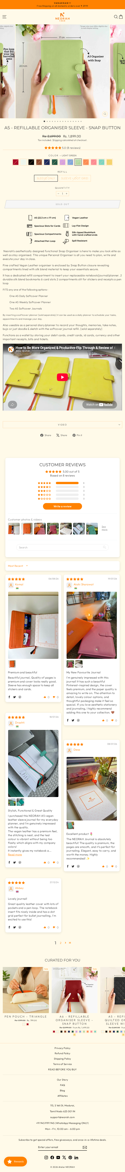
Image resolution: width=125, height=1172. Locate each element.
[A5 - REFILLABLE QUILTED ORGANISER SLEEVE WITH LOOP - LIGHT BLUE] (121, 1031)
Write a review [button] (63, 506)
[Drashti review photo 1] (33, 763)
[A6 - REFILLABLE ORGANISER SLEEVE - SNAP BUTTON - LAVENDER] (76, 1031)
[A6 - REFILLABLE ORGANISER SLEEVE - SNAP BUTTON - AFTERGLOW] (57, 1031)
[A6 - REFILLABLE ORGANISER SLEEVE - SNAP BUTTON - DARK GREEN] (72, 1031)
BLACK (31, 162)
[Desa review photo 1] (91, 788)
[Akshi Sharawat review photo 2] (70, 664)
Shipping (57, 140)
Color (63, 155)
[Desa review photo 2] (70, 825)
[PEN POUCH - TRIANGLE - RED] (27, 1024)
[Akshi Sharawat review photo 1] (91, 625)
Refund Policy (62, 1053)
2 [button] (60, 943)
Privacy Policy (62, 1048)
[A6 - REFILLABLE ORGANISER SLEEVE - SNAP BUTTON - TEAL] (95, 1031)
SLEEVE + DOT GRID (74, 178)
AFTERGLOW (23, 162)
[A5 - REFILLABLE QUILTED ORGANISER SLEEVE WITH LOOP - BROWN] (110, 1031)
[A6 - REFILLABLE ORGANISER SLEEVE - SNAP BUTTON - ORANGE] (87, 1031)
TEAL (101, 162)
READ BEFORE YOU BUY (62, 1069)
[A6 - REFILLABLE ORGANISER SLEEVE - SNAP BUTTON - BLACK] (61, 1031)
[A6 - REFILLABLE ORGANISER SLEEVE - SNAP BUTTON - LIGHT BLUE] (80, 1031)
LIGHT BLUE (70, 162)
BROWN (39, 162)
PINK (93, 162)
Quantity (62, 187)
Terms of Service (62, 1064)
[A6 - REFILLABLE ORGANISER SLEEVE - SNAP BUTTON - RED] (54, 1031)
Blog (62, 1090)
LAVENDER (62, 162)
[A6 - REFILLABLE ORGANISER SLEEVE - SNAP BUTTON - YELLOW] (74, 1034)
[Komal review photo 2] (12, 664)
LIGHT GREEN (78, 162)
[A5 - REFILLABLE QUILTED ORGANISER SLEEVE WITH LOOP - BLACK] (106, 1031)
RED (15, 162)
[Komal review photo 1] (33, 625)
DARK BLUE (47, 162)
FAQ (62, 1085)
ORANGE (86, 162)
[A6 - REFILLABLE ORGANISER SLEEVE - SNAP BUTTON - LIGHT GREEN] (84, 1031)
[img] (16, 579)
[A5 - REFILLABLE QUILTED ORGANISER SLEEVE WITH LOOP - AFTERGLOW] (102, 1031)
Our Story (62, 1079)
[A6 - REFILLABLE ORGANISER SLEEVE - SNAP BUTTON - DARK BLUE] (69, 1031)
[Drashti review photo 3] (20, 802)
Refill (63, 171)
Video (62, 424)
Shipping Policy (62, 1058)
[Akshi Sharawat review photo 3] (79, 664)
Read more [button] (15, 854)
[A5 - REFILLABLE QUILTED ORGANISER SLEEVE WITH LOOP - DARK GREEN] (117, 1031)
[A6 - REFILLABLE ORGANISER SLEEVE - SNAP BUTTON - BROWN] (65, 1031)
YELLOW (109, 162)
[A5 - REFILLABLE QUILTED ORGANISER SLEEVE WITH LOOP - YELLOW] (123, 1034)
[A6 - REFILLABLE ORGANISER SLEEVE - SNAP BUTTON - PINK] (91, 1031)
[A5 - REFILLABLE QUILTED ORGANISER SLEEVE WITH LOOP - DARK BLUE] (114, 1031)
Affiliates (62, 1095)
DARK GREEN (54, 162)
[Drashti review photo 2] (12, 802)
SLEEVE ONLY (46, 178)
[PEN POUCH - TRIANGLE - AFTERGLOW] (24, 1024)
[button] (53, 147)
